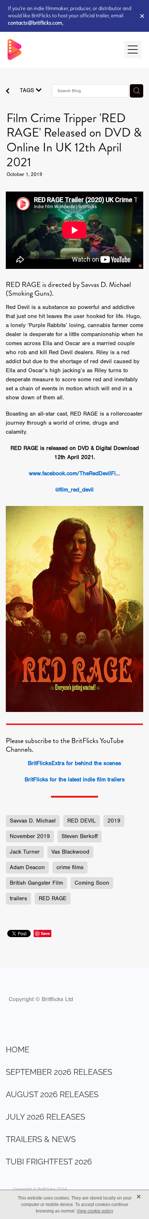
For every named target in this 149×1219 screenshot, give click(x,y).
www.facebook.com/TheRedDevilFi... (74, 473)
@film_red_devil (74, 489)
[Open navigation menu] (132, 49)
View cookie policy (95, 1211)
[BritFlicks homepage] (62, 49)
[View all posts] (7, 91)
